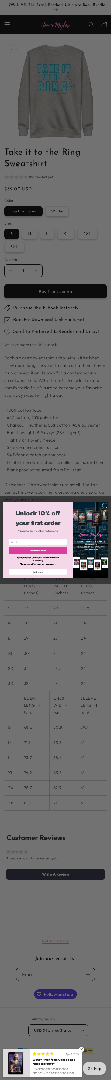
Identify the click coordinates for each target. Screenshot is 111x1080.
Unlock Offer (38, 550)
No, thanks (38, 571)
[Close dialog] (104, 505)
